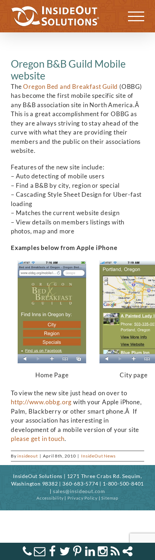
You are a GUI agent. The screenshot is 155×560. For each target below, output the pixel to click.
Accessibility (49, 498)
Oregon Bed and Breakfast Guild (70, 86)
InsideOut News (98, 456)
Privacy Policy (82, 498)
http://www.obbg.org (41, 402)
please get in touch (38, 438)
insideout (27, 456)
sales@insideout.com (79, 491)
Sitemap (110, 498)
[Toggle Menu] (136, 16)
